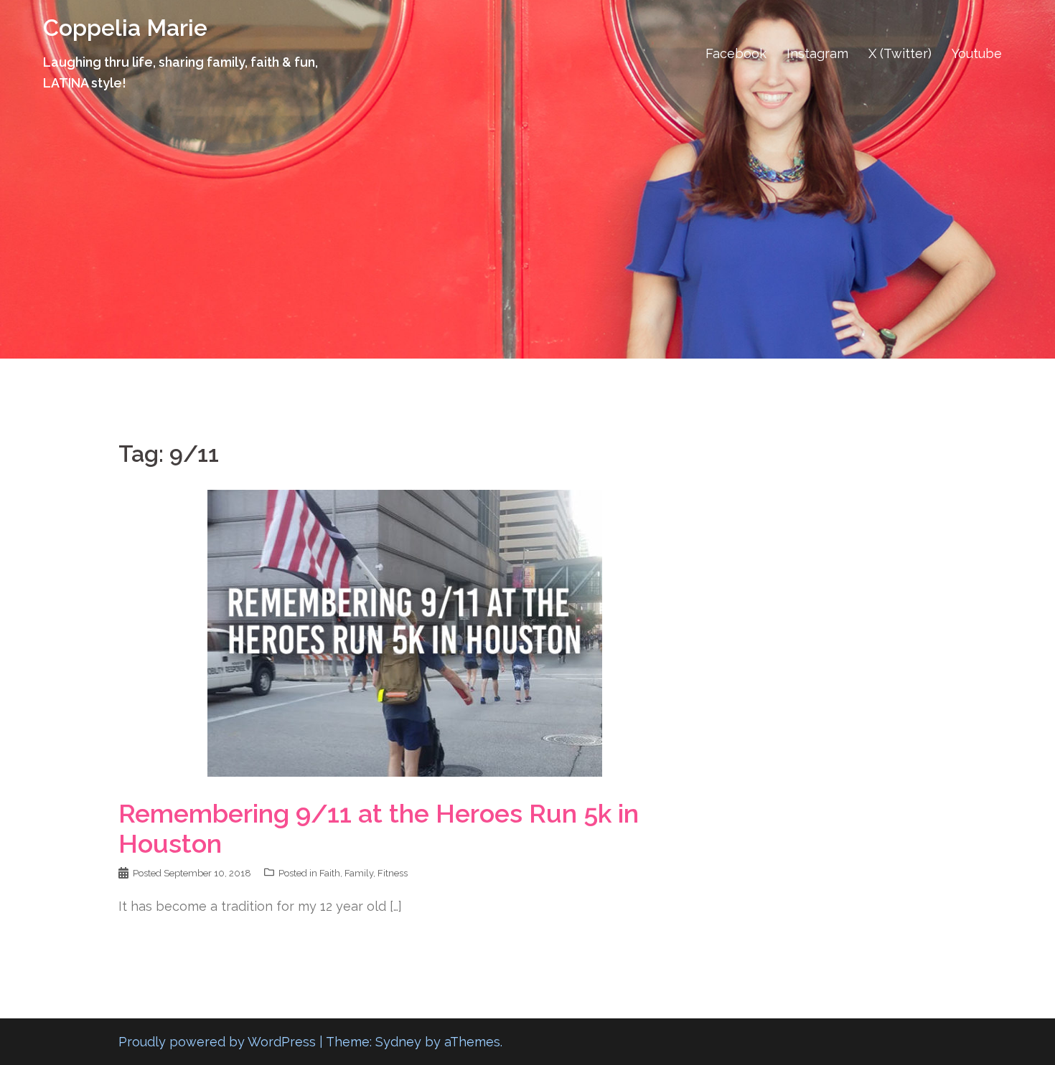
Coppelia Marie (125, 27)
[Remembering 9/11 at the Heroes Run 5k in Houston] (404, 632)
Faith (329, 873)
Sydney (398, 1041)
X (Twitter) (900, 53)
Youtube (977, 53)
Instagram (817, 53)
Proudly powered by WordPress (217, 1041)
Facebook (735, 53)
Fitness (393, 873)
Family (358, 873)
